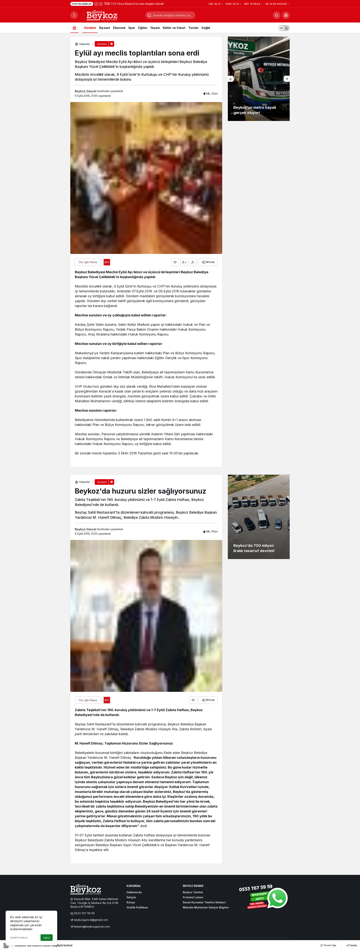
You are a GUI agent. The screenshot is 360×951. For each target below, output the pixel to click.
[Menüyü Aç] (74, 15)
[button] (286, 15)
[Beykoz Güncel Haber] (102, 15)
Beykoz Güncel (85, 91)
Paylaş (353, 945)
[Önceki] (96, 4)
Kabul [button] (47, 937)
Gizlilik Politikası (19, 937)
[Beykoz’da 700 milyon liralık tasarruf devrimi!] (259, 517)
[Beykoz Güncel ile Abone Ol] (107, 262)
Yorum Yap (329, 945)
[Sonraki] (101, 4)
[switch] (284, 28)
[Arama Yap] (276, 15)
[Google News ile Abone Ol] (88, 262)
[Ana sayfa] (74, 27)
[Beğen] (175, 262)
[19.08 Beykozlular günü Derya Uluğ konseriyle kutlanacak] (259, 79)
